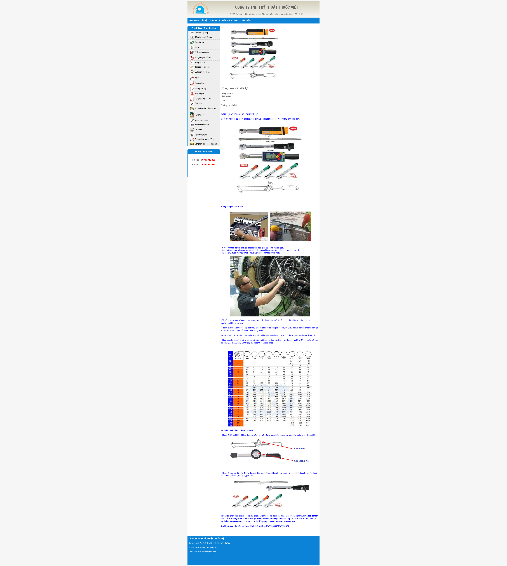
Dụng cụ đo (199, 114)
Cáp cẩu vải (199, 42)
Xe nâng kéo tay (201, 83)
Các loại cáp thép (201, 33)
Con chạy (198, 103)
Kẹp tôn (198, 77)
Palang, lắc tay (200, 88)
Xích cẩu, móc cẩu (202, 52)
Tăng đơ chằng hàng (202, 67)
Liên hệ (203, 20)
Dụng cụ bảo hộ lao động (204, 139)
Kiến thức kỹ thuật (231, 20)
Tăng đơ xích (200, 62)
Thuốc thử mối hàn (202, 125)
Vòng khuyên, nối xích (203, 57)
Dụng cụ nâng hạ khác (203, 98)
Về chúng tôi (214, 20)
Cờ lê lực (198, 130)
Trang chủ (194, 20)
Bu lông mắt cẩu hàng (203, 72)
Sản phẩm (246, 20)
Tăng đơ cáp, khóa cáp (203, 37)
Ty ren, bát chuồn (201, 120)
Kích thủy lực (200, 93)
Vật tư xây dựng (201, 135)
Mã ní (197, 47)
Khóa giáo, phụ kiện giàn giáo (206, 108)
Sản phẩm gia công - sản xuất (206, 144)
